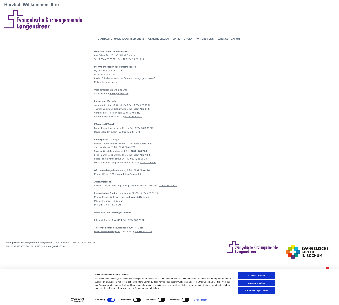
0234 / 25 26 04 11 (139, 158)
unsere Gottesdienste (129, 38)
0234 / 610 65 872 (144, 128)
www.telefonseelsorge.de (107, 231)
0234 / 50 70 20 (136, 220)
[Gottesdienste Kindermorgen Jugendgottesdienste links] (145, 38)
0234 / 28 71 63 (142, 155)
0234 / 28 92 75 (127, 147)
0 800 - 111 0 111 (134, 227)
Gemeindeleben (158, 38)
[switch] (137, 300)
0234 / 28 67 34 (139, 151)
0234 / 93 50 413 (131, 112)
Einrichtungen (183, 38)
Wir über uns (205, 38)
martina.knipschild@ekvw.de (135, 197)
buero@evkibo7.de (119, 93)
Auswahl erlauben (256, 283)
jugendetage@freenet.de (129, 174)
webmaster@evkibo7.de (119, 212)
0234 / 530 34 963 (143, 143)
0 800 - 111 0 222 (143, 231)
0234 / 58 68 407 (133, 116)
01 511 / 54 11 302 (168, 185)
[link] (130, 38)
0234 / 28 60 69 (148, 162)
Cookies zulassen (256, 275)
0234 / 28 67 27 (142, 109)
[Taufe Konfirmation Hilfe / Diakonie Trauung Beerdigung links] (241, 38)
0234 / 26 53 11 (142, 105)
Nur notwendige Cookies (256, 290)
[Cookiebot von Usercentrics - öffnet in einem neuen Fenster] (77, 300)
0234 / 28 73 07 (107, 59)
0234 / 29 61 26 (142, 170)
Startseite (104, 38)
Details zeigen (200, 300)
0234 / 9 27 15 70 (131, 132)
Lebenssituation (229, 38)
